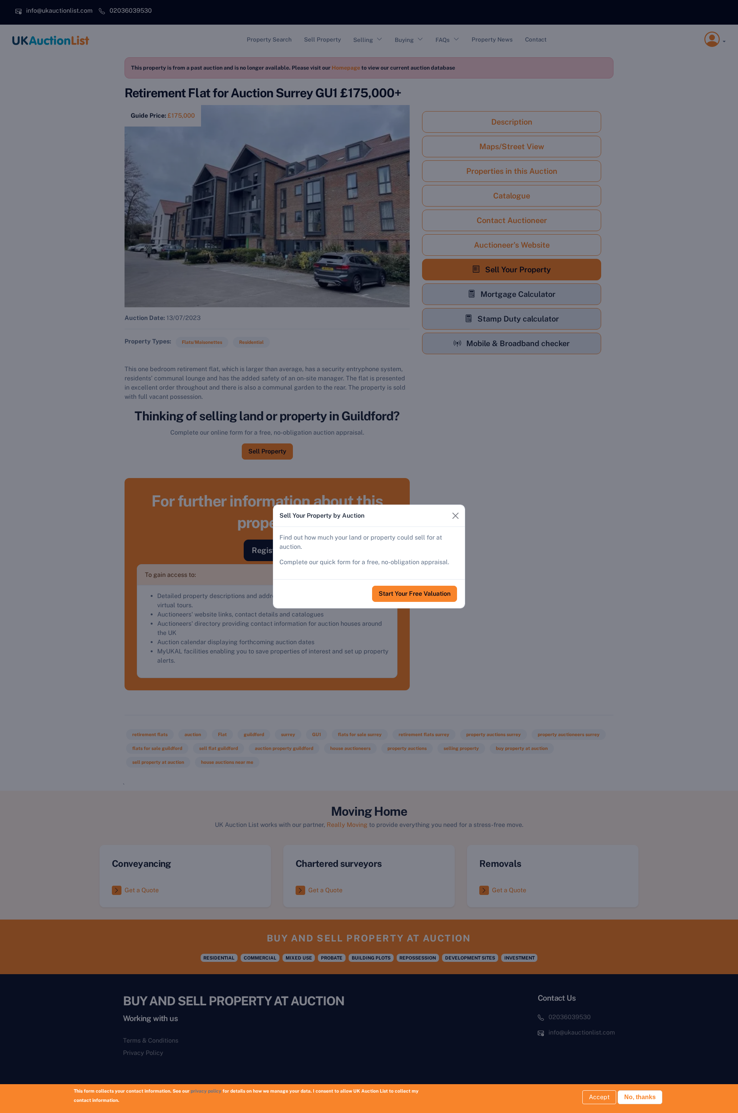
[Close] (455, 516)
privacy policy (206, 1091)
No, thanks (640, 1097)
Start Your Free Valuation (414, 593)
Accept (599, 1097)
